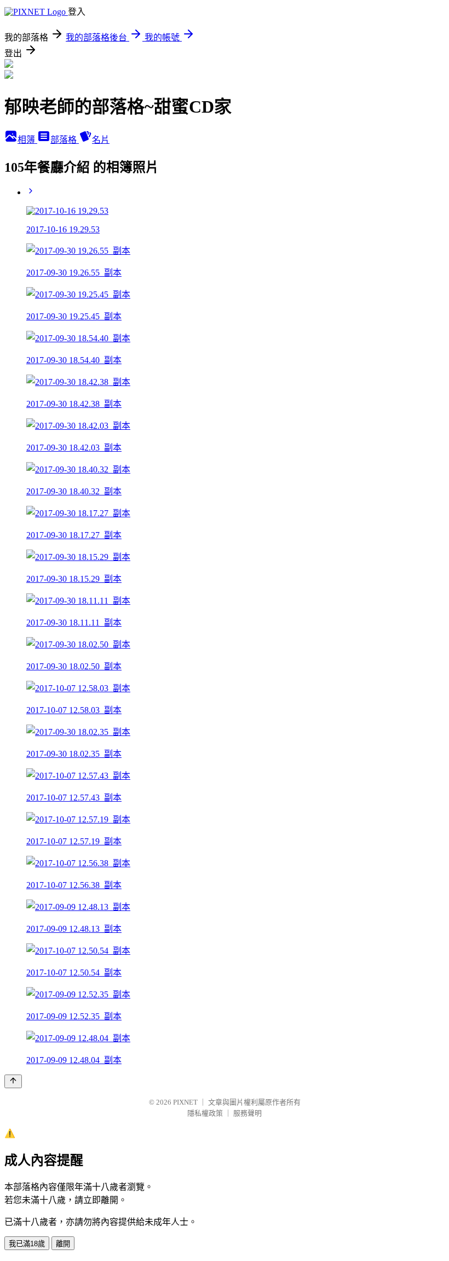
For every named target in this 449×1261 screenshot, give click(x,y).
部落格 (64, 139)
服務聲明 (247, 1113)
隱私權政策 (205, 1113)
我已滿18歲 (27, 1244)
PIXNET (185, 1102)
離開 (63, 1244)
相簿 (27, 139)
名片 (101, 139)
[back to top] (13, 1081)
